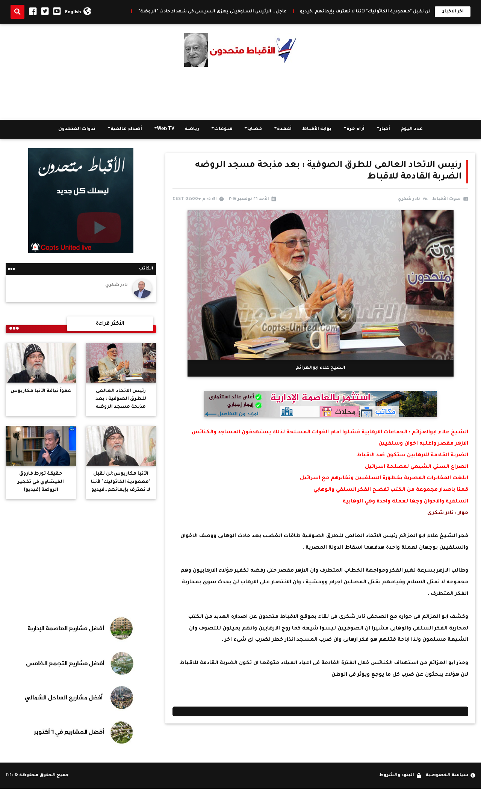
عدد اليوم (412, 129)
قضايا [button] (254, 129)
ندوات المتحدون (76, 129)
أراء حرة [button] (355, 129)
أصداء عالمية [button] (126, 129)
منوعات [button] (223, 129)
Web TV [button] (165, 129)
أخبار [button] (385, 129)
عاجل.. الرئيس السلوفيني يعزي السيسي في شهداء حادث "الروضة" (256, 11)
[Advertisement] (240, 93)
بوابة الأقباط (316, 129)
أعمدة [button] (284, 129)
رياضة (192, 129)
